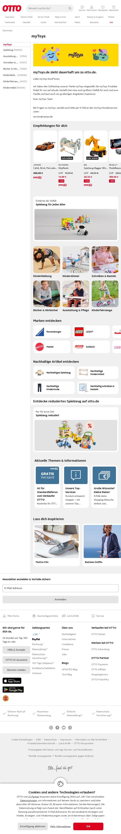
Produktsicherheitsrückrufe (41, 743)
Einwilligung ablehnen (32, 826)
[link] (6, 698)
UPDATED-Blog (69, 669)
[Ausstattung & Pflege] (76, 297)
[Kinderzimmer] (76, 262)
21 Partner (33, 796)
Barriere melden (16, 670)
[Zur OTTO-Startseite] (12, 8)
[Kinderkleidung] (46, 262)
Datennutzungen (28, 800)
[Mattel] (51, 347)
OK (88, 826)
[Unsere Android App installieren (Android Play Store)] (13, 689)
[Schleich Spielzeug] (91, 347)
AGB (38, 739)
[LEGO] (91, 331)
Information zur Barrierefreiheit (91, 739)
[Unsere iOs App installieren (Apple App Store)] (12, 681)
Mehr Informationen (60, 826)
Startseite (7, 30)
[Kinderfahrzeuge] (105, 297)
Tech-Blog (67, 674)
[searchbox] (46, 8)
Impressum (66, 739)
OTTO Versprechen (84, 743)
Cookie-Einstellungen (22, 739)
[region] (60, 808)
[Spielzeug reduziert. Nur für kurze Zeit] (75, 429)
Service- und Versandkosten (78, 749)
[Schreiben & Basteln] (105, 262)
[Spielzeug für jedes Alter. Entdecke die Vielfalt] (75, 218)
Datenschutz (50, 739)
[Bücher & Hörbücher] (46, 297)
